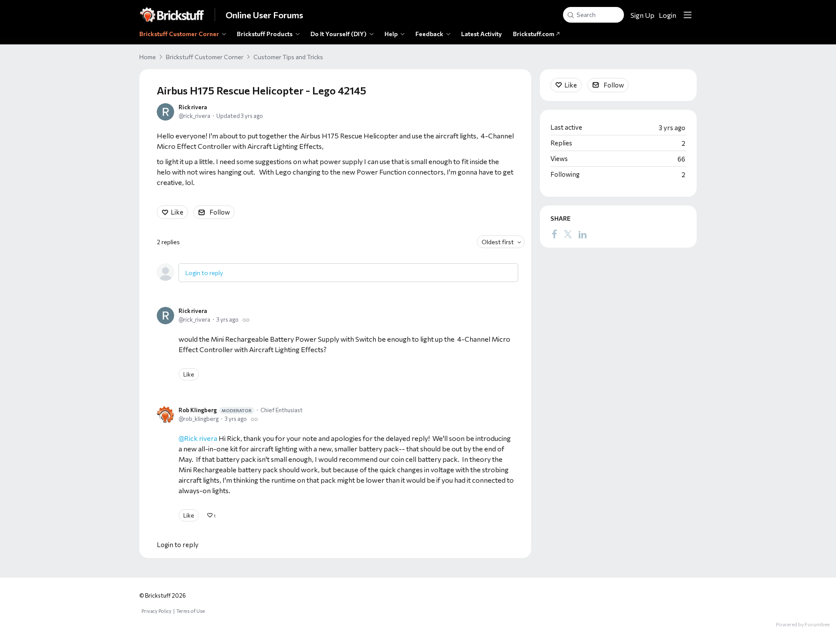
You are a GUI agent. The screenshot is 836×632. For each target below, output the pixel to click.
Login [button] (667, 15)
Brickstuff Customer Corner (179, 33)
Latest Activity (481, 33)
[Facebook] (554, 234)
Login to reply (204, 272)
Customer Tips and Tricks (288, 57)
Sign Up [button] (642, 15)
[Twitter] (568, 234)
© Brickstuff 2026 (162, 595)
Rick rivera (193, 107)
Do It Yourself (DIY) (338, 33)
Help (391, 33)
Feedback (429, 33)
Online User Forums (264, 15)
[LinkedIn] (582, 234)
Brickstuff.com (534, 33)
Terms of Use (190, 611)
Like (177, 212)
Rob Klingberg (215, 410)
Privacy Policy (157, 611)
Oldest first (498, 241)
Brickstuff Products (265, 33)
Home (147, 57)
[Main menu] (687, 15)
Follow (219, 212)
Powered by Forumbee (802, 624)
